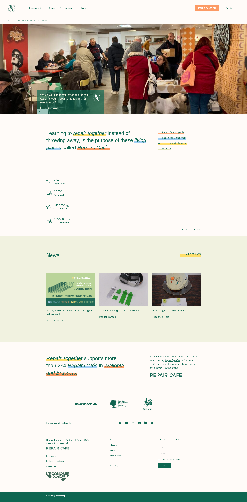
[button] (120, 423)
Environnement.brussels (56, 461)
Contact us (114, 440)
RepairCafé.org (171, 368)
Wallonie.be (51, 466)
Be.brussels (51, 456)
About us (113, 445)
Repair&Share (160, 364)
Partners (113, 450)
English (229, 8)
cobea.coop (60, 496)
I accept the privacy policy (170, 459)
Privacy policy (115, 455)
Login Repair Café (117, 466)
